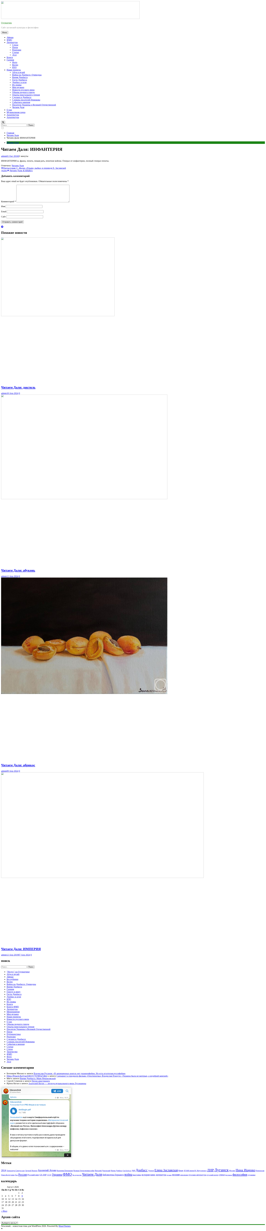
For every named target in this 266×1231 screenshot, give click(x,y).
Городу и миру (14, 992)
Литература (12, 42)
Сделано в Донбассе (21, 97)
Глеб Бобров (127, 1170)
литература (161, 1174)
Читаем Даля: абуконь (18, 570)
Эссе (14, 55)
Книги (10, 57)
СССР (49, 1175)
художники (251, 1175)
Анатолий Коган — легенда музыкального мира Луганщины (57, 1083)
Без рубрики (12, 979)
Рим (16, 1175)
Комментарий (8, 201)
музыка (169, 1175)
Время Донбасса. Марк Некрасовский (38, 1078)
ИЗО (14, 67)
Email (3, 211)
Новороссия (260, 1171)
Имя (3, 206)
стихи (222, 1174)
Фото (14, 62)
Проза (15, 47)
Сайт (3, 216)
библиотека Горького (113, 1174)
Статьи (15, 52)
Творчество (12, 1052)
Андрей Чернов (31, 1171)
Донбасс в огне (19, 82)
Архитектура (13, 115)
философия (239, 1174)
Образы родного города (23, 92)
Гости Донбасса (19, 80)
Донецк (151, 1171)
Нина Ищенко (245, 1170)
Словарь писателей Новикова (26, 100)
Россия (22, 1174)
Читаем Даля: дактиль (18, 387)
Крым (180, 1171)
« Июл (4, 1211)
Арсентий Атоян (47, 1170)
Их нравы (16, 85)
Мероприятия (13, 1012)
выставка (137, 1175)
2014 (3, 1170)
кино (152, 1174)
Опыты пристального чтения (26, 95)
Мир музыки (18, 87)
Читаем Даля (18, 107)
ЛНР (210, 1170)
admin (4, 156)
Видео (15, 65)
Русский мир (33, 1175)
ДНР (133, 1171)
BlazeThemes (65, 1226)
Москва (232, 1171)
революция (184, 1175)
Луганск (221, 1170)
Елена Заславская (166, 1170)
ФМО (9, 40)
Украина (57, 1174)
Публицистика (14, 1034)
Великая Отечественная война (83, 1171)
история (146, 1174)
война (128, 1174)
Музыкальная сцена (16, 112)
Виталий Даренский (102, 1171)
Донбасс (142, 1170)
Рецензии (16, 50)
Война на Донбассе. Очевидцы (27, 75)
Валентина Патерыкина (65, 1171)
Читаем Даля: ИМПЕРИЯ (21, 949)
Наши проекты (14, 70)
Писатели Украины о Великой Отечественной (34, 105)
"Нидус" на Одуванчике (18, 972)
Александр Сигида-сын (16, 1171)
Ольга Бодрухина (8, 1175)
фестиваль (228, 1175)
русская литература (197, 1175)
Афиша (10, 37)
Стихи (15, 45)
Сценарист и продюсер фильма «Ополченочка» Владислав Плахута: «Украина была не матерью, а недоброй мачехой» (112, 1076)
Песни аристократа (41, 1081)
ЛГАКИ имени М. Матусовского (195, 1171)
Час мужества (76, 1175)
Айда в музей (18, 72)
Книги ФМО (13, 1007)
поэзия (176, 1174)
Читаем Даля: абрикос (18, 765)
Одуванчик (6, 23)
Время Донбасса (20, 77)
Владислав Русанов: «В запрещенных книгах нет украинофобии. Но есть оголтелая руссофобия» (80, 1073)
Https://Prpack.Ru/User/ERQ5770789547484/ (27, 1076)
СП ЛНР (43, 1175)
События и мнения (21, 102)
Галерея (10, 60)
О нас (9, 110)
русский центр (212, 1175)
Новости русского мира (23, 90)
